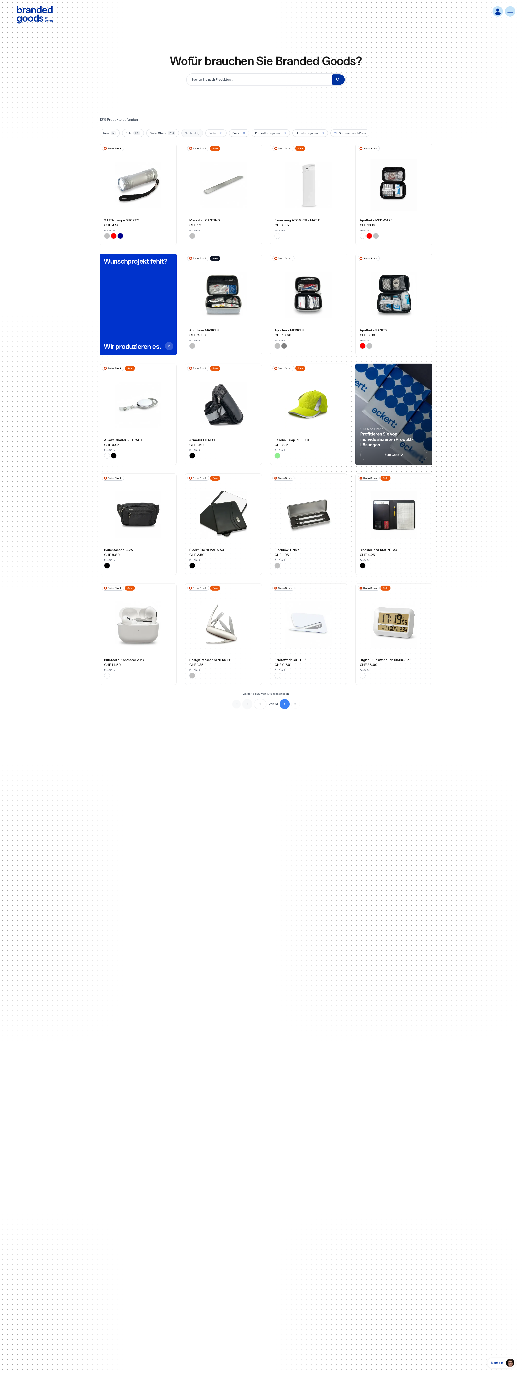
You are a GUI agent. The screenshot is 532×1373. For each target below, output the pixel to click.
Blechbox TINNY (287, 550)
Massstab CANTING (204, 220)
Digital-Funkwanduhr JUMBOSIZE (385, 660)
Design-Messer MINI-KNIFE (210, 660)
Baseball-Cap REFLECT (292, 440)
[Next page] (285, 704)
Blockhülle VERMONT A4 (378, 550)
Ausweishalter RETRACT (123, 440)
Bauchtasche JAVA (118, 550)
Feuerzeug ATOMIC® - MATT (297, 220)
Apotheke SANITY (373, 330)
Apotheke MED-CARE (376, 220)
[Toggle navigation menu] (510, 11)
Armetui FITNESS (202, 440)
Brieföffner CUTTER (290, 660)
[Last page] (295, 704)
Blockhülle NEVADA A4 (206, 550)
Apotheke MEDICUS (289, 330)
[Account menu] (498, 11)
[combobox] (216, 133)
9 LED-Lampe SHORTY (121, 220)
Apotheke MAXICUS (204, 330)
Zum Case (391, 455)
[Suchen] (338, 79)
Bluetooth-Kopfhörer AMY (124, 660)
